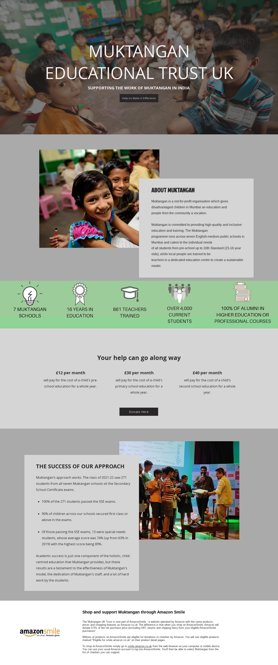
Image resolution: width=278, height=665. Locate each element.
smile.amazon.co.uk (140, 646)
